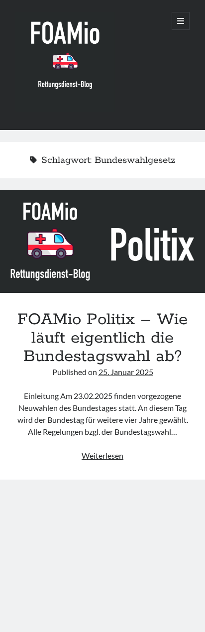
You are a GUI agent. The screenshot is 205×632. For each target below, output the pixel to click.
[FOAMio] (65, 109)
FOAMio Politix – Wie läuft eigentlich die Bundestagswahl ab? (102, 241)
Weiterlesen (102, 455)
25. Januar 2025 (126, 372)
